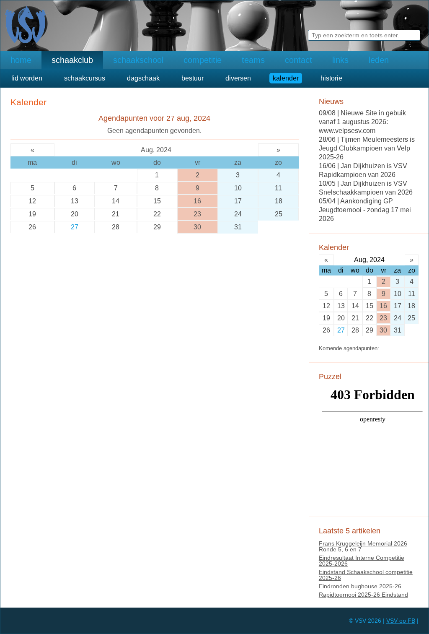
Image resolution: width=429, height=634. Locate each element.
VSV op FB (400, 620)
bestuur (192, 78)
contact (298, 60)
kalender (286, 78)
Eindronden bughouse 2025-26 (360, 586)
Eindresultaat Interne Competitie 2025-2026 (361, 560)
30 (197, 227)
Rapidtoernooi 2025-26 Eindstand (363, 594)
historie (331, 78)
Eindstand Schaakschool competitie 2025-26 (366, 575)
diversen (238, 78)
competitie (202, 60)
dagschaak (143, 78)
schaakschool (138, 60)
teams (253, 60)
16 (197, 201)
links (340, 60)
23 (197, 214)
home (20, 60)
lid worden (26, 78)
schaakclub (72, 60)
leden (379, 60)
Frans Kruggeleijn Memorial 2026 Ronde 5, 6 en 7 (363, 546)
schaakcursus (84, 78)
